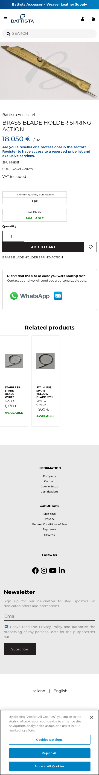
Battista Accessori (18, 115)
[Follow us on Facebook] (35, 570)
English (60, 691)
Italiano (38, 691)
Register (9, 151)
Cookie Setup (49, 486)
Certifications (49, 491)
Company (49, 476)
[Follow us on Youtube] (53, 570)
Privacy (49, 519)
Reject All (49, 753)
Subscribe (19, 649)
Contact (49, 481)
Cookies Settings (49, 739)
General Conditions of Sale (49, 524)
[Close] (92, 717)
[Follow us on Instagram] (44, 570)
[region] (49, 742)
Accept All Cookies (49, 766)
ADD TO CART (43, 247)
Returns (49, 534)
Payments (49, 529)
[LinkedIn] (62, 570)
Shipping (50, 513)
